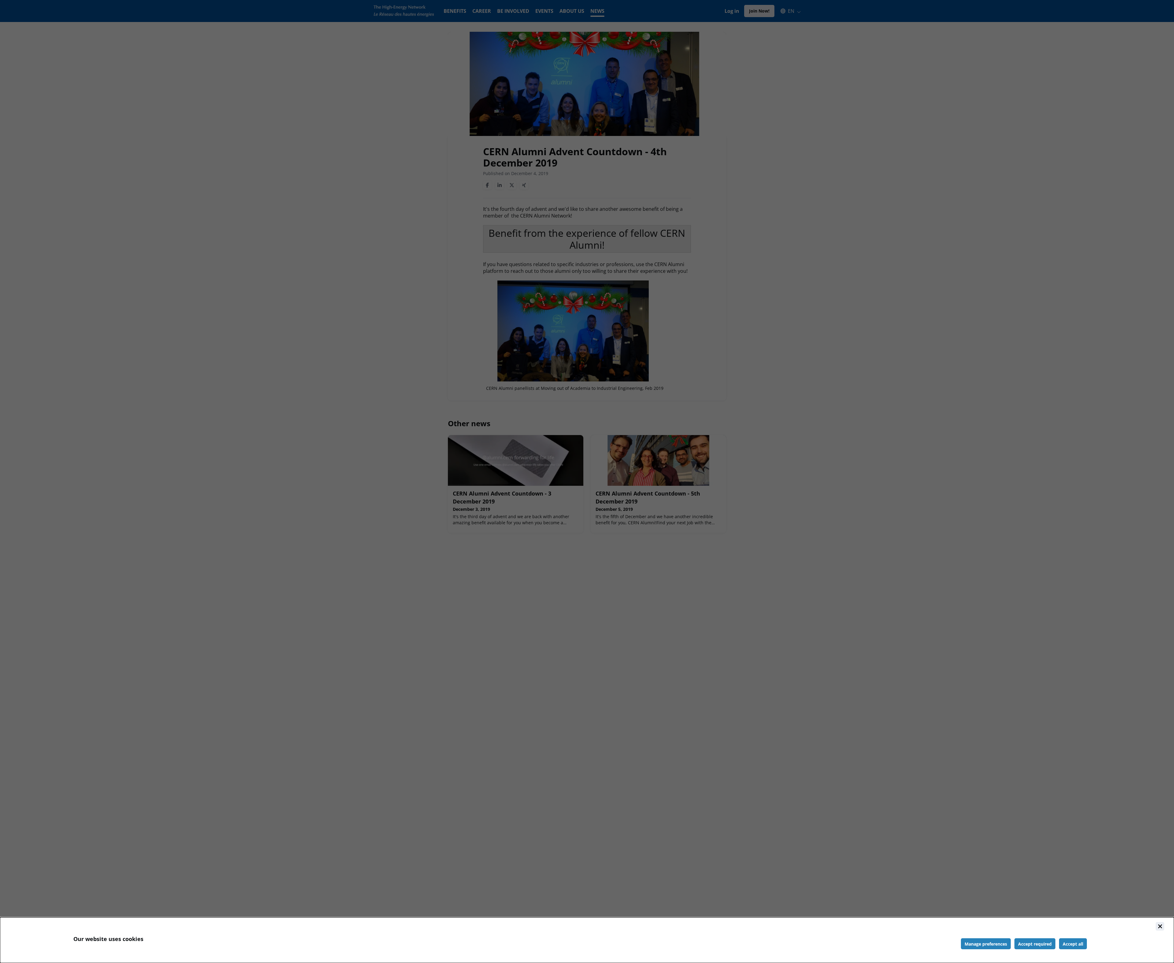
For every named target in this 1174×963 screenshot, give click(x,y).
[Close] (1160, 926)
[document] (587, 940)
